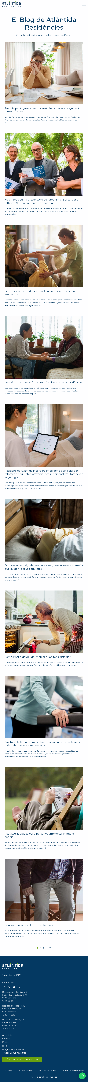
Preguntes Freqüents (13, 1049)
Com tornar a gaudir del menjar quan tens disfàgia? (38, 656)
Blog (4, 1046)
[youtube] (14, 987)
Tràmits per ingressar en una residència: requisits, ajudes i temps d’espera (42, 110)
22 (50, 948)
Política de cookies (47, 1070)
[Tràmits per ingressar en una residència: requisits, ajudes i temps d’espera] (44, 73)
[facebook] (4, 987)
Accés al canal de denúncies (44, 1077)
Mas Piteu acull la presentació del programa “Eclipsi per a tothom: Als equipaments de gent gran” (41, 201)
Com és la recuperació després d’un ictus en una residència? (43, 382)
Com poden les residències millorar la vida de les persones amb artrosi (42, 293)
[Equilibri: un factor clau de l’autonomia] (44, 890)
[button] (82, 1075)
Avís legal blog (26, 1070)
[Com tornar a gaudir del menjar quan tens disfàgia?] (44, 622)
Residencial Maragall (13, 1019)
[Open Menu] (84, 4)
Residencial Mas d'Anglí (14, 992)
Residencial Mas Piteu (13, 1006)
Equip (5, 1042)
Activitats (7, 1035)
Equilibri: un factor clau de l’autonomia (29, 925)
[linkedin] (19, 987)
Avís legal (8, 1070)
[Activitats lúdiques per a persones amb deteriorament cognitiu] (44, 798)
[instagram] (9, 987)
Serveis (6, 1038)
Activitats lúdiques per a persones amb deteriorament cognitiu (39, 835)
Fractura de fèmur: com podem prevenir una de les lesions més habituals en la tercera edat (42, 744)
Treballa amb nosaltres (14, 1053)
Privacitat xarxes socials (73, 1070)
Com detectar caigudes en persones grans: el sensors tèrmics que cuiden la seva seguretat (44, 567)
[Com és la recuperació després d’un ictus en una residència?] (44, 347)
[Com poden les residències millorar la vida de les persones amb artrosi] (44, 256)
